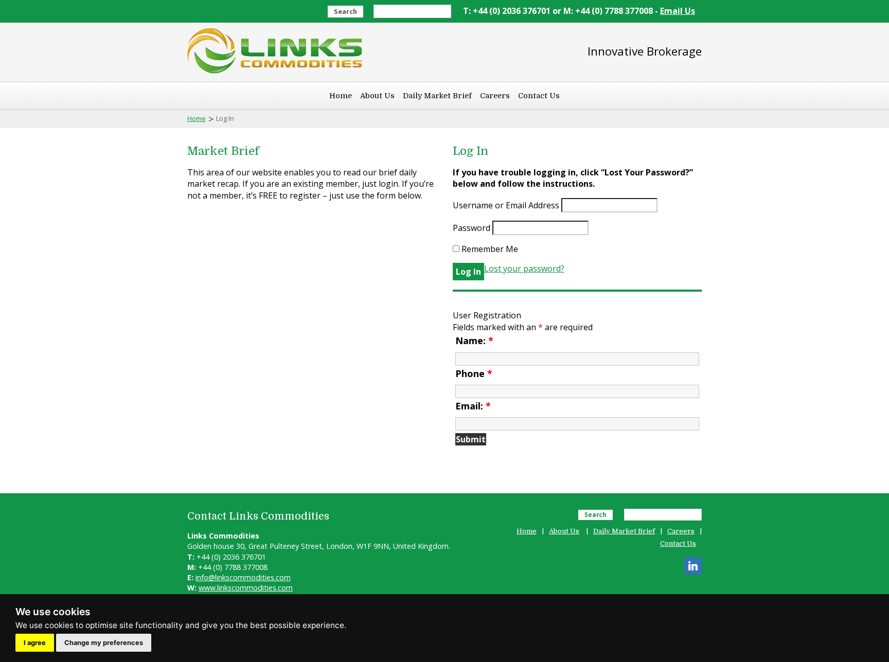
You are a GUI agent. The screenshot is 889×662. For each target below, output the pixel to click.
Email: (473, 406)
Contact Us (539, 96)
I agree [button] (35, 643)
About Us (377, 96)
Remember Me (488, 249)
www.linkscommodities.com (246, 588)
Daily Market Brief (437, 96)
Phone (473, 373)
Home (340, 96)
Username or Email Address (506, 205)
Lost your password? (524, 268)
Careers (495, 96)
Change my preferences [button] (103, 643)
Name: (474, 340)
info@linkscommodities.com (243, 577)
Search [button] (345, 11)
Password (471, 228)
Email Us (677, 10)
